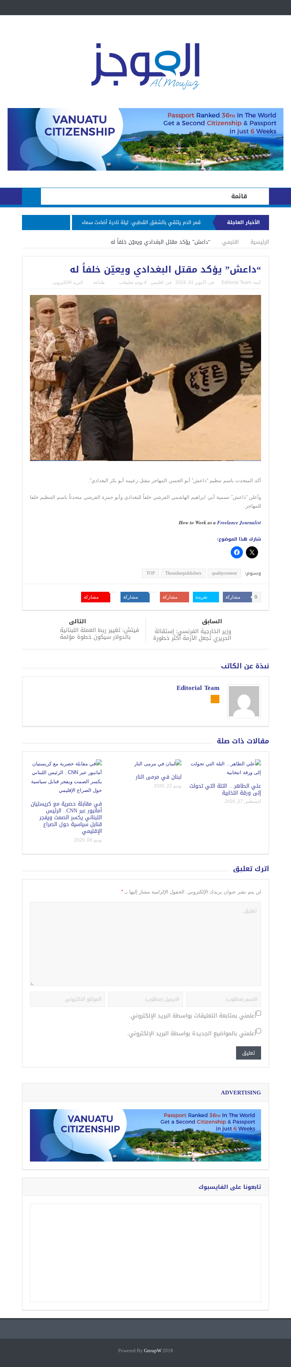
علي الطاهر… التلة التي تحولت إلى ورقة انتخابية (225, 789)
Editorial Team (236, 282)
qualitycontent (224, 573)
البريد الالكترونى (67, 282)
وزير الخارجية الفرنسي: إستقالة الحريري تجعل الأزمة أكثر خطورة (192, 634)
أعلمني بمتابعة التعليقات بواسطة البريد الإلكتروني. (192, 1016)
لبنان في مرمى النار (158, 777)
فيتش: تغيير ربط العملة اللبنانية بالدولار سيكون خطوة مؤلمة (99, 633)
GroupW (152, 1351)
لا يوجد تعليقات (133, 282)
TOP (150, 573)
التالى (77, 621)
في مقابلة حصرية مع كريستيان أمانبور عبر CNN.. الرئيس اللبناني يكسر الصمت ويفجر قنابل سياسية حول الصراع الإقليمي (66, 818)
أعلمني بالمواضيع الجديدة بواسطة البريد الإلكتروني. (191, 1033)
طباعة (99, 282)
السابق (212, 621)
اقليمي (156, 282)
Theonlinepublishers (183, 573)
